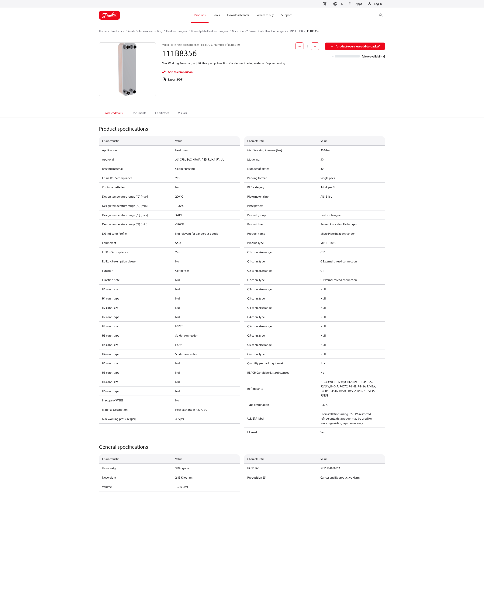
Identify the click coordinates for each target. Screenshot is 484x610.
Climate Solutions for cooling (144, 31)
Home (103, 31)
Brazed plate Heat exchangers (209, 31)
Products (116, 31)
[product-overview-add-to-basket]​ (358, 46)
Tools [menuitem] (216, 15)
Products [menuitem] (200, 15)
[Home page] (109, 15)
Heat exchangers (176, 31)
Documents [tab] (139, 113)
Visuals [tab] (182, 113)
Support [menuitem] (286, 15)
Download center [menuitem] (238, 15)
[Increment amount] (315, 46)
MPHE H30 (296, 31)
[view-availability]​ (373, 56)
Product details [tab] (113, 113)
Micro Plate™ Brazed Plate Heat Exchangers (259, 31)
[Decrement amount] (299, 46)
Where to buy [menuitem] (265, 15)
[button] (337, 4)
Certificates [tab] (162, 113)
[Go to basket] (325, 4)
